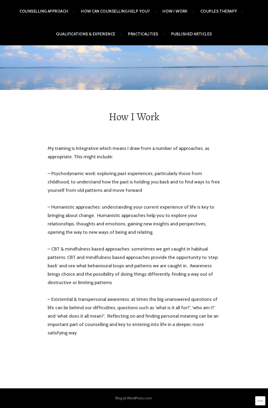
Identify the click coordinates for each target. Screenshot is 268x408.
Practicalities (143, 34)
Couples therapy (218, 11)
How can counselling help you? (115, 11)
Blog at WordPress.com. (134, 398)
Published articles (191, 34)
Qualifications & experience (85, 34)
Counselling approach (44, 11)
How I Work (175, 11)
